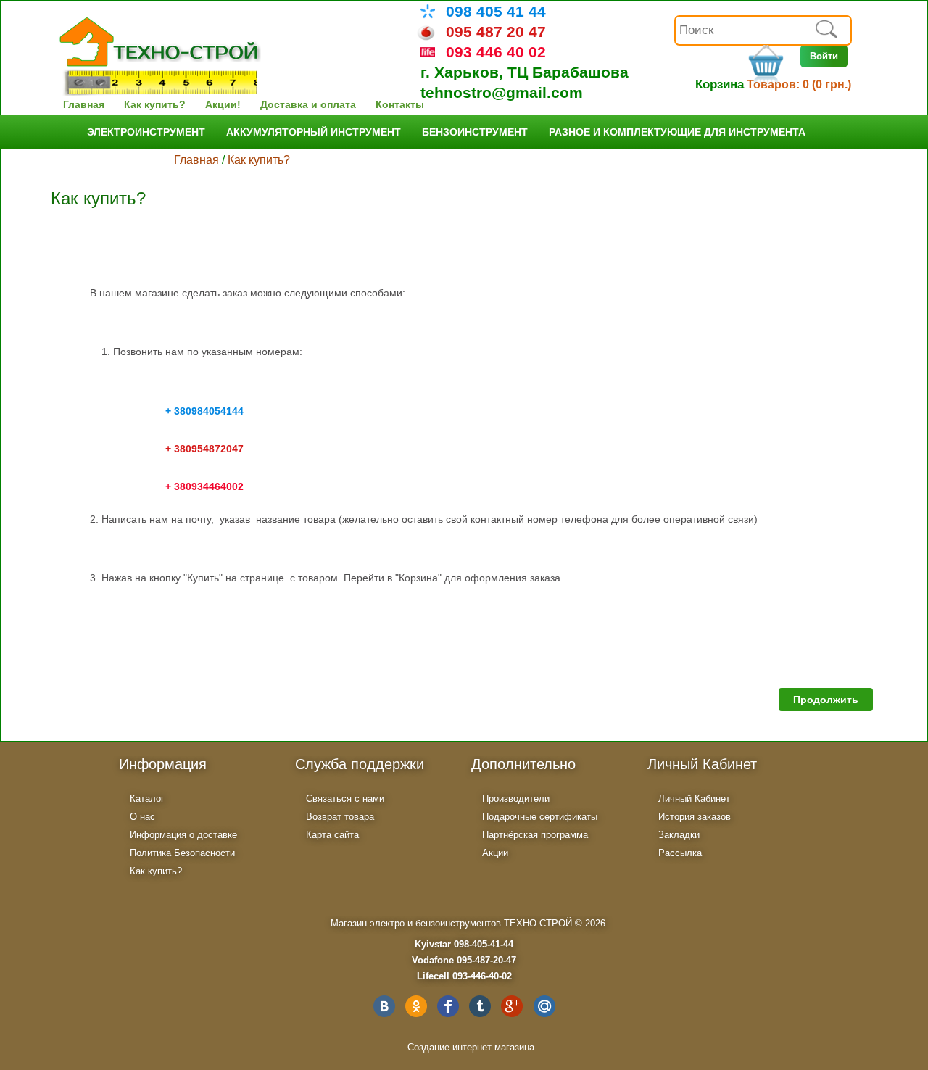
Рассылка (680, 852)
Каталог (147, 798)
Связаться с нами (345, 798)
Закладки (679, 834)
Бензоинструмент (475, 132)
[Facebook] (448, 1006)
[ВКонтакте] (384, 1006)
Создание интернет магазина (470, 1047)
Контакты (400, 104)
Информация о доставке (183, 834)
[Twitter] (480, 1006)
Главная (83, 104)
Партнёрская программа (535, 834)
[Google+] (512, 1006)
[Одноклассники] (416, 1006)
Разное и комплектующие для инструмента (677, 132)
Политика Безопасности (182, 852)
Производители (516, 798)
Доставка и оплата (308, 104)
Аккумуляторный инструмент (313, 132)
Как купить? (155, 104)
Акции (495, 852)
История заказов (694, 816)
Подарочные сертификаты (539, 816)
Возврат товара (340, 816)
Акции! (223, 104)
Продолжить (825, 699)
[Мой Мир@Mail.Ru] (544, 1006)
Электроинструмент (146, 132)
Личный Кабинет (694, 798)
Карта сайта (332, 834)
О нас (142, 816)
